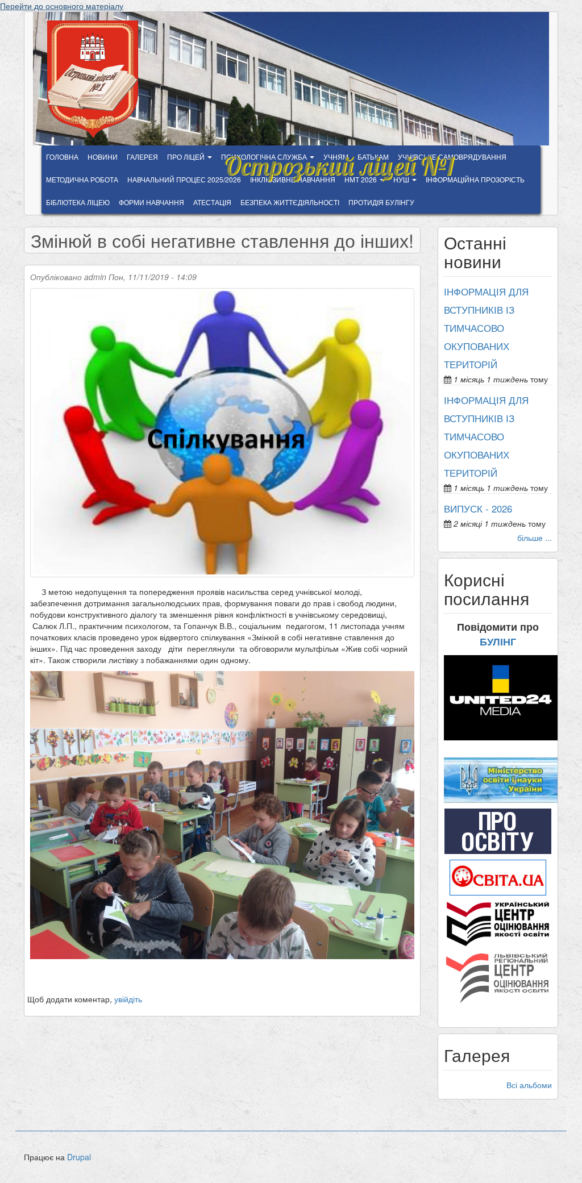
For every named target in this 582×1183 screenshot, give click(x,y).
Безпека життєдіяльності (289, 202)
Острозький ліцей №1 (338, 160)
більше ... (534, 537)
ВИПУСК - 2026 (478, 508)
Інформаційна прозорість (475, 179)
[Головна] (97, 79)
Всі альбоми (529, 1084)
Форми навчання (151, 202)
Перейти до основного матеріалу (61, 5)
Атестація (212, 202)
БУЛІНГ (498, 641)
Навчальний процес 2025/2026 (184, 179)
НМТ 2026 (361, 179)
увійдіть (128, 999)
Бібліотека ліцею (78, 202)
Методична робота (82, 179)
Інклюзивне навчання (292, 179)
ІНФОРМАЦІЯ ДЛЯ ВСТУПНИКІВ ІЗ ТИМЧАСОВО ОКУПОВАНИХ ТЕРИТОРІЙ (486, 328)
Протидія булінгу (381, 202)
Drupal (79, 1157)
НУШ (402, 179)
